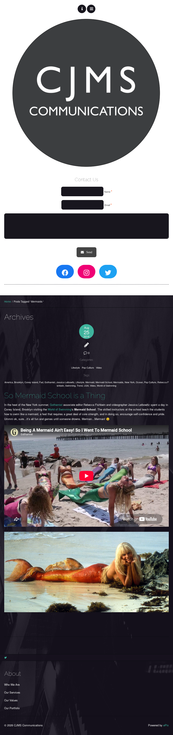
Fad (41, 382)
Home (7, 301)
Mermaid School (104, 382)
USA (86, 385)
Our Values (11, 700)
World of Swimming (106, 385)
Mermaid (89, 382)
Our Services (12, 692)
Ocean (139, 382)
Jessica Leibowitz (65, 382)
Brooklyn (18, 382)
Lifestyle (75, 367)
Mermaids (118, 382)
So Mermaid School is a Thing (54, 395)
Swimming (70, 385)
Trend (80, 385)
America (8, 382)
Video (99, 367)
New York (130, 382)
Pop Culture (88, 367)
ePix (166, 725)
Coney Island (31, 382)
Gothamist (50, 382)
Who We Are (12, 684)
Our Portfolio (12, 708)
